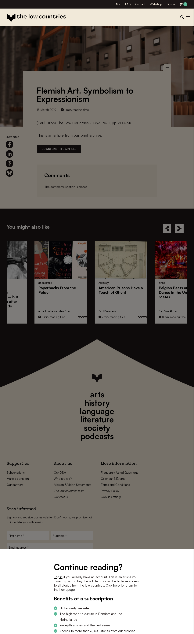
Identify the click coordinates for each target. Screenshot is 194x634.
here (116, 585)
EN (116, 4)
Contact (140, 4)
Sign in (171, 4)
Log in (58, 577)
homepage (67, 589)
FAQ (128, 4)
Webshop (156, 4)
